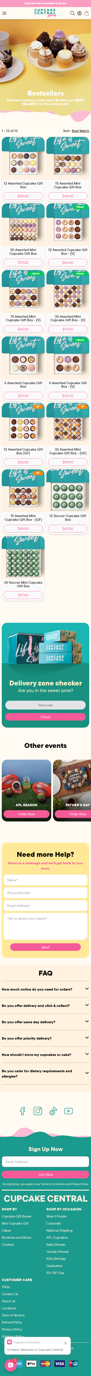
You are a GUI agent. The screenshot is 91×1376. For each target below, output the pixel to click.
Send (45, 947)
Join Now (45, 1174)
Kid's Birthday (56, 1258)
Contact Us (10, 1294)
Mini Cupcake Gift (15, 1223)
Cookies (8, 1244)
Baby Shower (56, 1244)
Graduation (54, 1265)
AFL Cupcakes (57, 1237)
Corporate (53, 1223)
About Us (8, 1301)
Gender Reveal (57, 1251)
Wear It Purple (56, 1216)
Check (45, 717)
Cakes (6, 1230)
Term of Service (13, 1315)
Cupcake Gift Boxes (16, 1216)
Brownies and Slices (16, 1237)
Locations (9, 1308)
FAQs (5, 1287)
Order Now (26, 814)
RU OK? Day (55, 1272)
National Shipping (59, 1230)
